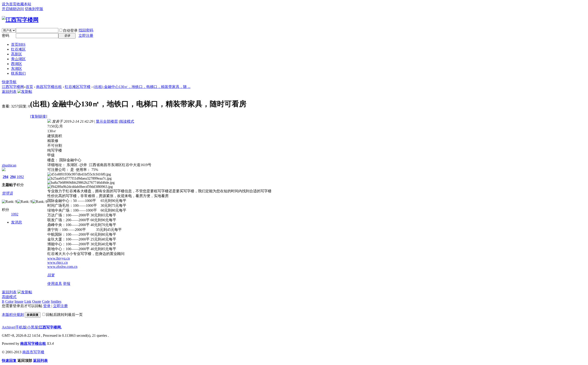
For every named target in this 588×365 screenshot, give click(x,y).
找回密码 (86, 30)
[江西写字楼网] (20, 20)
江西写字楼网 (13, 87)
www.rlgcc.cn (57, 262)
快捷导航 (9, 82)
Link (27, 301)
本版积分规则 (13, 315)
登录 (47, 306)
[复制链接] (38, 116)
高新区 (16, 54)
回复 (51, 275)
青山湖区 (18, 59)
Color (9, 301)
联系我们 (18, 73)
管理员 (7, 193)
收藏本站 (24, 4)
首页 (18, 44)
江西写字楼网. (50, 327)
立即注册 (86, 35)
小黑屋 (32, 327)
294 (5, 177)
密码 (5, 35)
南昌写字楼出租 (49, 87)
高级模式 (9, 297)
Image (18, 301)
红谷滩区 (18, 49)
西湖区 (16, 64)
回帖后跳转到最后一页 (64, 315)
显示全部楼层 (107, 121)
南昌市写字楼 (33, 352)
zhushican (9, 165)
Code (46, 301)
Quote (36, 301)
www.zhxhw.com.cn (62, 267)
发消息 (16, 222)
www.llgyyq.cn (58, 258)
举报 (66, 284)
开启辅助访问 (13, 9)
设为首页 (9, 4)
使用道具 (54, 284)
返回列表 (9, 91)
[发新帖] (24, 91)
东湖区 (16, 69)
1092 (20, 177)
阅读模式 (126, 121)
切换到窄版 (34, 9)
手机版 (20, 327)
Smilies (56, 301)
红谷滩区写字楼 (77, 87)
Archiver (8, 327)
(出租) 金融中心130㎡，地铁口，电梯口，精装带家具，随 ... (141, 87)
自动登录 (70, 30)
